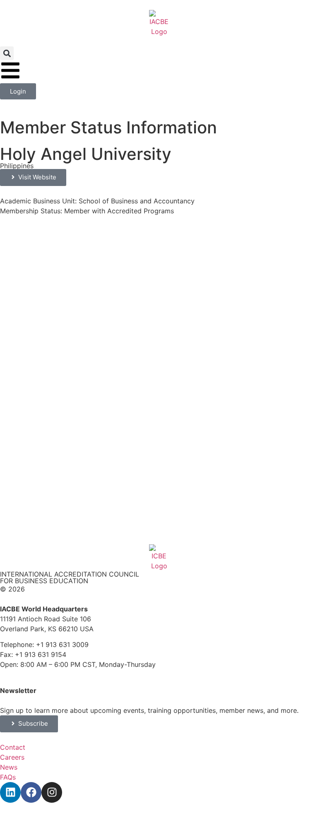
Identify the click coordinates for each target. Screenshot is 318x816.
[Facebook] (31, 792)
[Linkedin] (10, 792)
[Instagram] (51, 792)
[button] (7, 53)
